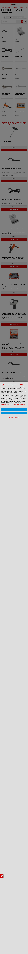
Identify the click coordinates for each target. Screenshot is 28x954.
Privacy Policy (9, 404)
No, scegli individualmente (14, 417)
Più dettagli (3, 404)
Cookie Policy (16, 404)
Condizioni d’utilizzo (5, 406)
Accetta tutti (14, 409)
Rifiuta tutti (14, 413)
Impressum (22, 404)
